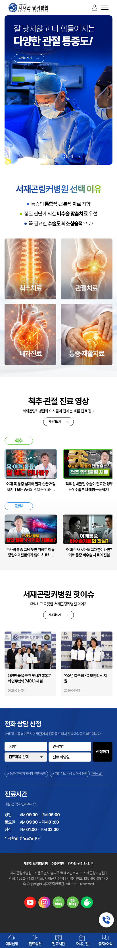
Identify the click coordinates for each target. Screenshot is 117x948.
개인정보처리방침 (36, 864)
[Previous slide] (37, 157)
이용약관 (58, 864)
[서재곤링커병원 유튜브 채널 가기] (30, 902)
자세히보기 (54, 421)
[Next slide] (80, 157)
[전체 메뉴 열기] (102, 7)
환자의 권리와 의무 (80, 864)
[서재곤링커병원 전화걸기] (106, 920)
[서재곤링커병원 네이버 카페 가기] (87, 902)
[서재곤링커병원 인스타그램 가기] (44, 902)
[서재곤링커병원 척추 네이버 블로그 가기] (58, 902)
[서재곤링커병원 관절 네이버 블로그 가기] (73, 902)
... (6, 765)
